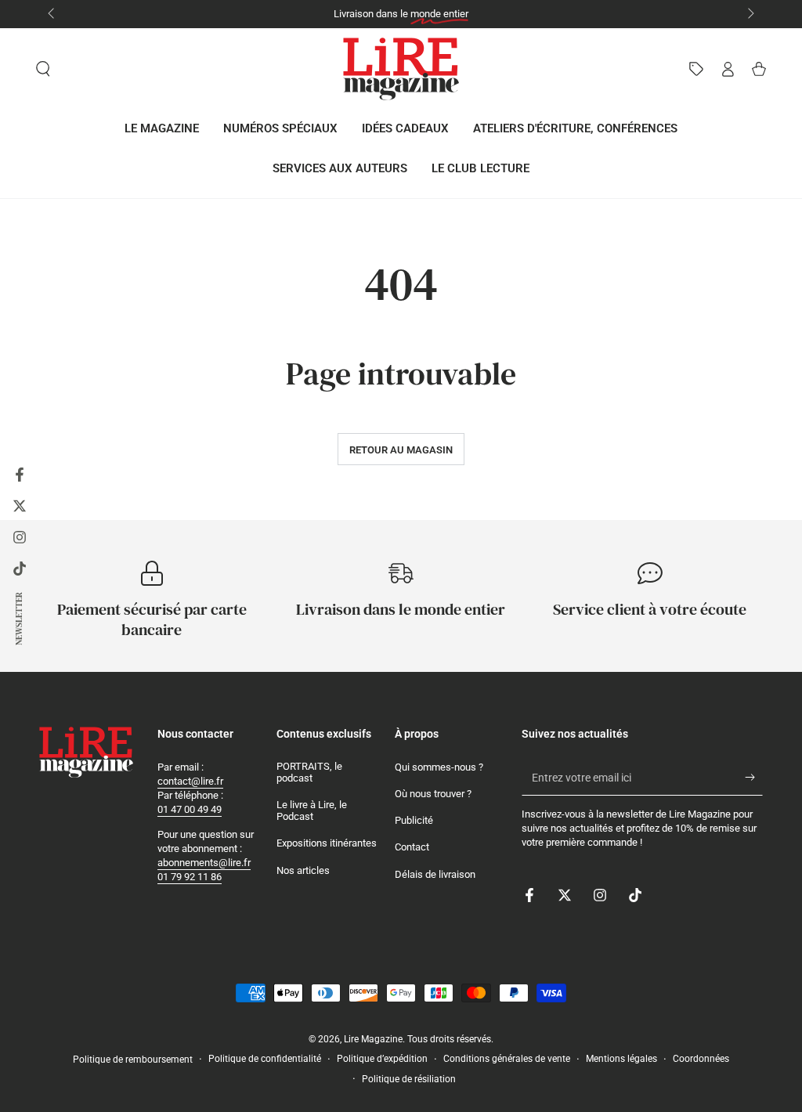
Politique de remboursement (133, 1059)
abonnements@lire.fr (204, 862)
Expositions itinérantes (326, 843)
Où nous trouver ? (433, 794)
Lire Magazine (373, 1039)
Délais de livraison (435, 874)
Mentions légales (621, 1058)
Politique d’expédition (382, 1058)
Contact (412, 847)
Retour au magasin (401, 450)
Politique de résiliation (409, 1079)
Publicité (414, 820)
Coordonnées (701, 1058)
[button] (43, 69)
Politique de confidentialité (264, 1058)
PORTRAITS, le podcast (309, 772)
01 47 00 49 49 (189, 809)
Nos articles (303, 870)
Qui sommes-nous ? (439, 767)
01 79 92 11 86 (189, 877)
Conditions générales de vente (506, 1058)
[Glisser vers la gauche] (52, 14)
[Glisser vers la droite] (749, 14)
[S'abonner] (754, 777)
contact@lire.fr (190, 781)
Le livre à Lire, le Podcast (311, 811)
